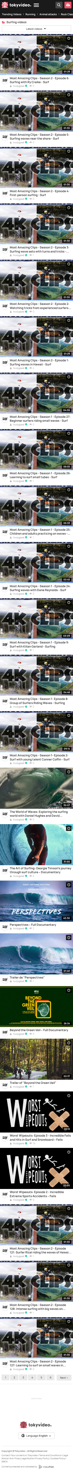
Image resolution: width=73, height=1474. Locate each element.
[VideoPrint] (46, 1466)
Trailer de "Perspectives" (27, 977)
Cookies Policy (57, 1458)
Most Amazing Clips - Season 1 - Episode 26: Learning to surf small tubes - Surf (40, 475)
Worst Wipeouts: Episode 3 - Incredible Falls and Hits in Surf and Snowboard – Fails (40, 1137)
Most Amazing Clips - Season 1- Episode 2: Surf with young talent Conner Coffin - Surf (39, 757)
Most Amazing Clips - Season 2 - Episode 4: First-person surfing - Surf (39, 193)
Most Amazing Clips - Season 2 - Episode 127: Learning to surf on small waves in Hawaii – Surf (38, 1364)
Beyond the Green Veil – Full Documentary (39, 1030)
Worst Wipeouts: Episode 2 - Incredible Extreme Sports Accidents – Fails (37, 1194)
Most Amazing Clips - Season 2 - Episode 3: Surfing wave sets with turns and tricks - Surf (39, 249)
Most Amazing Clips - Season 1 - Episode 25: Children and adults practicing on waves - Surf (40, 532)
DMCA (5, 1461)
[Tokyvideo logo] (16, 5)
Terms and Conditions (50, 1455)
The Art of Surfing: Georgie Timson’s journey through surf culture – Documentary (40, 870)
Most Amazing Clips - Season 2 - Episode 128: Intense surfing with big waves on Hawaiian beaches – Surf (38, 1307)
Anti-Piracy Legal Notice (22, 1458)
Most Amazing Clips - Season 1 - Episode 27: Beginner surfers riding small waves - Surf (40, 419)
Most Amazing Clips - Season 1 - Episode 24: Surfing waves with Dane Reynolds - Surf (40, 588)
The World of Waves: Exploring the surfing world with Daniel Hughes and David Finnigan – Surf (39, 814)
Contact (6, 1455)
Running (30, 14)
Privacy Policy (42, 1458)
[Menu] (36, 5)
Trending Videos (11, 14)
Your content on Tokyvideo (24, 1455)
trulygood (18, 86)
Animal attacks (48, 14)
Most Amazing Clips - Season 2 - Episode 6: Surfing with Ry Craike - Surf (39, 80)
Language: (37, 1435)
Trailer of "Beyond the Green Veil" (33, 1083)
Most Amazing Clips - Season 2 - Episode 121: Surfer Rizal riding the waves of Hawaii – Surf (40, 1251)
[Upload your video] (67, 5)
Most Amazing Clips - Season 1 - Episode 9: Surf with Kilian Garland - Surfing (39, 644)
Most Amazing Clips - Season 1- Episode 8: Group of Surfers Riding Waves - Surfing (39, 701)
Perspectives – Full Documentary (33, 925)
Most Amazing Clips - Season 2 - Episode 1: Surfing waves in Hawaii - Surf (39, 362)
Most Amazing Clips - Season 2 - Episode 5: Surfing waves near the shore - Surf (39, 137)
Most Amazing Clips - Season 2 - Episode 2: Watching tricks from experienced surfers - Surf (40, 306)
